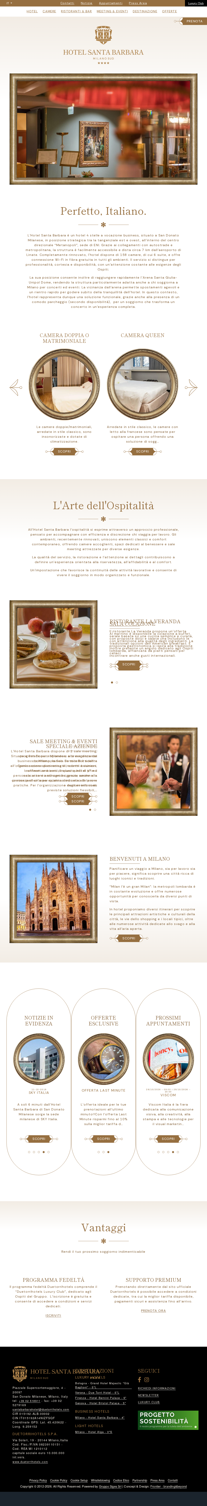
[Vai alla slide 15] (48, 1152)
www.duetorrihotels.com (30, 1462)
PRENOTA (195, 21)
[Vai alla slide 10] (95, 810)
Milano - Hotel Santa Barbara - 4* (100, 1417)
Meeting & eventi (112, 11)
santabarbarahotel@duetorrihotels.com (41, 1409)
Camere (49, 11)
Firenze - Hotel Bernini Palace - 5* (101, 1398)
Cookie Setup (79, 1480)
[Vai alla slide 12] (34, 1152)
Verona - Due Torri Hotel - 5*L (97, 1392)
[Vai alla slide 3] (101, 181)
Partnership (139, 1480)
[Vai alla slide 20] (163, 1152)
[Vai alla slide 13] (38, 1152)
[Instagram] (147, 1380)
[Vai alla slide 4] (106, 181)
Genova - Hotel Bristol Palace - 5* (100, 1403)
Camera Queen (64, 334)
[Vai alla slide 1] (91, 181)
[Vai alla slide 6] (115, 181)
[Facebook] (140, 1380)
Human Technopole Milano (39, 1094)
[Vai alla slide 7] (112, 682)
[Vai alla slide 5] (110, 181)
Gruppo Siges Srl (110, 1486)
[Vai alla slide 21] (168, 1152)
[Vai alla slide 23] (177, 1152)
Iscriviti (53, 1316)
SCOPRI (64, 451)
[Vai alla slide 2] (96, 181)
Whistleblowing (100, 1480)
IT (8, 3)
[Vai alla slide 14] (43, 1152)
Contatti (173, 1480)
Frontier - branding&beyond (168, 1486)
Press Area (157, 1480)
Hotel (32, 11)
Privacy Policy (38, 1480)
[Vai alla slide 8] (116, 682)
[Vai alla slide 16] (98, 1152)
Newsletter (148, 1395)
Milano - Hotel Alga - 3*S (93, 1432)
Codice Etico (121, 1480)
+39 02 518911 (29, 1401)
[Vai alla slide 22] (173, 1152)
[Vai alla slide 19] (158, 1152)
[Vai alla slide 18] (108, 1152)
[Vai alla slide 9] (90, 810)
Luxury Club (196, 3)
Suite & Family (143, 334)
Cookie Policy (58, 1480)
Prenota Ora (153, 1311)
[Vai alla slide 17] (103, 1152)
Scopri (129, 938)
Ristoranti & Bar (76, 11)
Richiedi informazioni (157, 1388)
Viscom (168, 1095)
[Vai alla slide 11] (29, 1152)
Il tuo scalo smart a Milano (104, 1092)
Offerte (169, 11)
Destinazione (145, 11)
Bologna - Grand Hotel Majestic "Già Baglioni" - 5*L (102, 1385)
